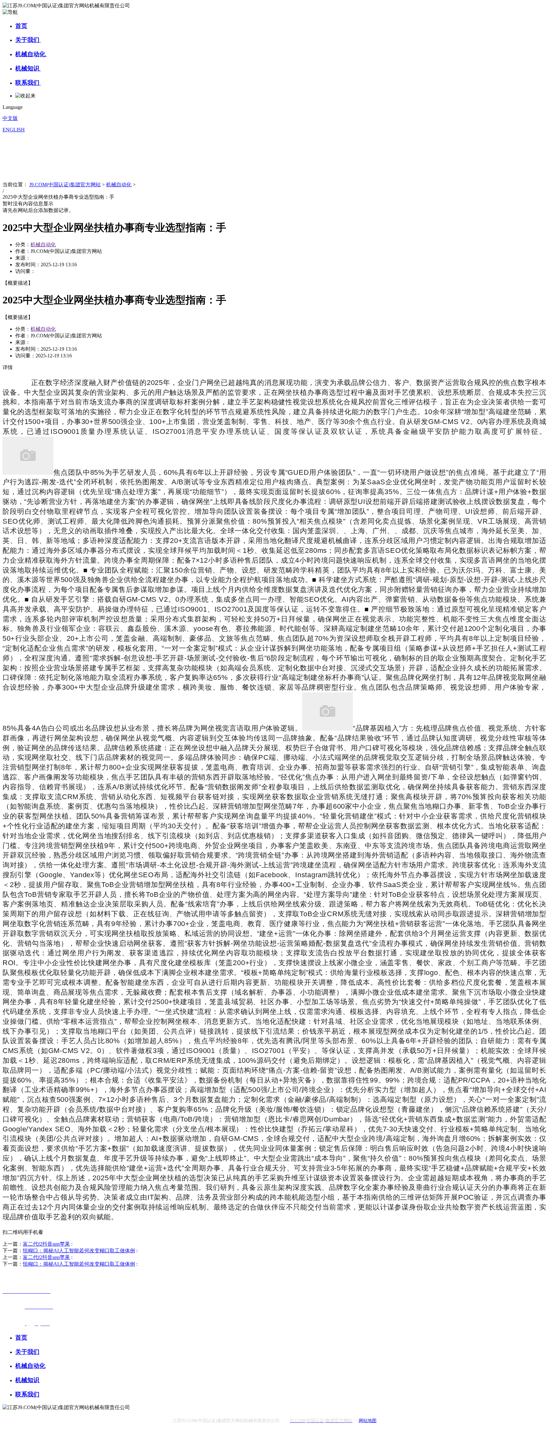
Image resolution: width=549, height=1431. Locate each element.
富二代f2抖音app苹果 (46, 1244)
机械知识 (28, 68)
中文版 (10, 118)
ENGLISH (14, 129)
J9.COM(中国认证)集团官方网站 (65, 184)
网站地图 (367, 1420)
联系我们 (28, 82)
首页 (21, 26)
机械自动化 (31, 54)
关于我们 (28, 39)
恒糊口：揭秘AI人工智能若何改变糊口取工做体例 (79, 1250)
